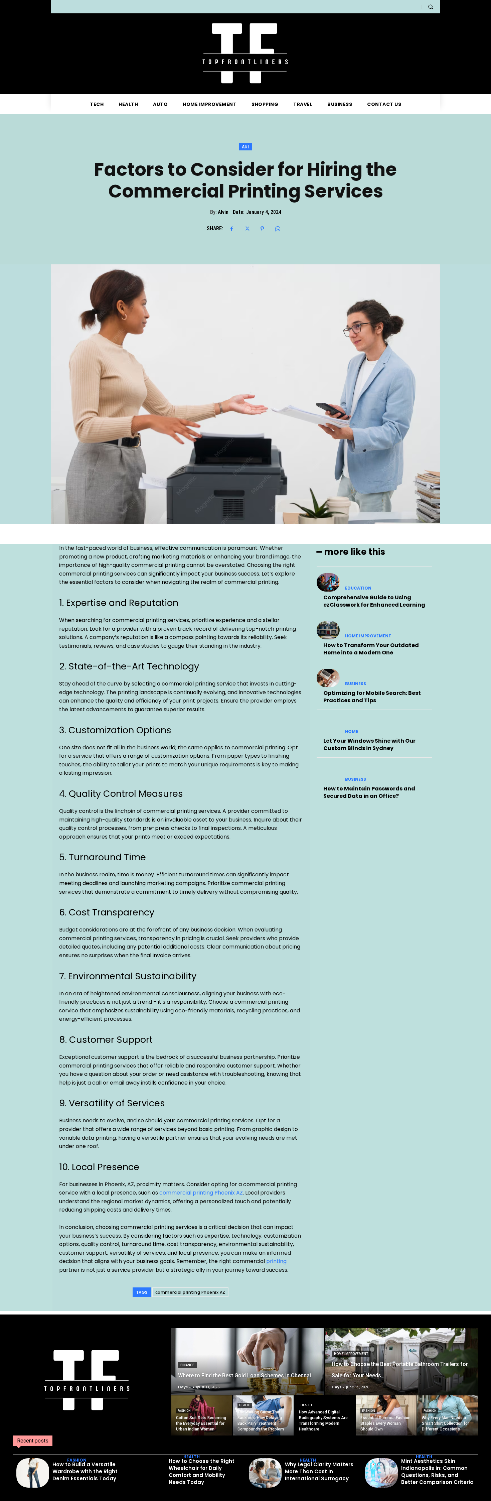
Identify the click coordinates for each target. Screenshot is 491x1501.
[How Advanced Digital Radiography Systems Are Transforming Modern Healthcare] (324, 1415)
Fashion (184, 1410)
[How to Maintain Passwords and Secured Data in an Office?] (328, 773)
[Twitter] (247, 228)
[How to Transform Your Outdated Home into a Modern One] (328, 630)
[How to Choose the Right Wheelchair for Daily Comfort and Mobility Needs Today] (149, 1473)
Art (246, 146)
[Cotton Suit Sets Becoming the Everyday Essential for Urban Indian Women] (201, 1415)
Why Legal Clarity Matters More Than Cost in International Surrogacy (319, 1471)
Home (351, 732)
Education (358, 588)
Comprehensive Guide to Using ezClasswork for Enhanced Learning (374, 601)
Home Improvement (368, 636)
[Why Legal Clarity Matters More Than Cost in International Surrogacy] (265, 1473)
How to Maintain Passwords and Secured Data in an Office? (369, 792)
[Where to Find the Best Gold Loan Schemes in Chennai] (247, 1361)
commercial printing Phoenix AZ (201, 1193)
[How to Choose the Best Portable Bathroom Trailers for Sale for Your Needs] (401, 1361)
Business (355, 684)
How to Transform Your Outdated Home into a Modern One (371, 648)
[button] (430, 6)
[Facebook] (231, 228)
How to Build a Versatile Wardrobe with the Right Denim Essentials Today (85, 1471)
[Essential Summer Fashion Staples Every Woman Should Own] (386, 1415)
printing (276, 1261)
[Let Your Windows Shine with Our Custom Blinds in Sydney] (328, 726)
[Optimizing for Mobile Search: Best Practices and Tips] (328, 678)
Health (245, 1405)
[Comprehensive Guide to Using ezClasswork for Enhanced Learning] (328, 582)
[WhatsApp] (277, 228)
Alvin (223, 212)
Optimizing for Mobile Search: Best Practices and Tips (372, 696)
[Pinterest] (262, 228)
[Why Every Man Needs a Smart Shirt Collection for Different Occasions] (447, 1415)
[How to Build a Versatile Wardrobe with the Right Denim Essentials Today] (32, 1473)
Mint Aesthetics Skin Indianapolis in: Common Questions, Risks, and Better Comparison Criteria (437, 1472)
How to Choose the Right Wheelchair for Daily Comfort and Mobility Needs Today (201, 1472)
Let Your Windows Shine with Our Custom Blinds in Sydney (369, 744)
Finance (187, 1365)
